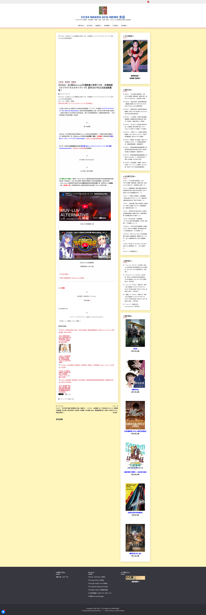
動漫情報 (67, 82)
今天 (59, 288)
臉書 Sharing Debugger (97, 596)
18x (61, 399)
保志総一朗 (70, 399)
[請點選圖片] (135, 579)
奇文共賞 (89, 25)
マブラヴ (65, 399)
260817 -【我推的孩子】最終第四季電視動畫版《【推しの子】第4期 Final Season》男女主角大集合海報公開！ (136, 111)
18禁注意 (60, 82)
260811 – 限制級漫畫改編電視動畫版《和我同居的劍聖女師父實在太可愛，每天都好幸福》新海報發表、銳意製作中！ (136, 149)
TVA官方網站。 (65, 274)
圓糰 (127, 294)
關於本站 (80, 25)
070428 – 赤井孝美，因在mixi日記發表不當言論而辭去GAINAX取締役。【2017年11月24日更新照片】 (136, 267)
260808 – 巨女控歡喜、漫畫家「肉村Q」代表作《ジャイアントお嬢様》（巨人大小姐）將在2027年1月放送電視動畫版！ (136, 165)
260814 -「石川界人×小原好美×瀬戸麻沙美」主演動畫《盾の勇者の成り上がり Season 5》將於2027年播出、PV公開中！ (136, 127)
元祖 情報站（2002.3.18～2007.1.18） (101, 593)
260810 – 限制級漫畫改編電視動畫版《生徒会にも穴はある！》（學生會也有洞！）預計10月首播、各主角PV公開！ (136, 157)
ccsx (127, 265)
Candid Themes (119, 611)
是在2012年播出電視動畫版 (94, 138)
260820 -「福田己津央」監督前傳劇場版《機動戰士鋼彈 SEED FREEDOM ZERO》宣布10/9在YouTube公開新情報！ (136, 104)
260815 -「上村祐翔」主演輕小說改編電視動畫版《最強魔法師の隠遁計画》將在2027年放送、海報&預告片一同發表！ (136, 119)
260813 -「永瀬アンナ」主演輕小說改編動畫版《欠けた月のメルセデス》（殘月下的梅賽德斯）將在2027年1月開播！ (136, 134)
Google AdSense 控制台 (97, 580)
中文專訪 (115, 25)
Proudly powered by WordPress (91, 611)
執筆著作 (98, 25)
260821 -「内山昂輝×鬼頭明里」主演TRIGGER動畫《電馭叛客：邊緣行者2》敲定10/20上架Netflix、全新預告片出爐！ (136, 96)
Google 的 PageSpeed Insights (99, 587)
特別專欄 (106, 25)
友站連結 (123, 25)
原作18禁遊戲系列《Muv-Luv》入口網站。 (73, 278)
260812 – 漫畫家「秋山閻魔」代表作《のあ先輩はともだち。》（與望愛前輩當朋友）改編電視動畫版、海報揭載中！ (136, 142)
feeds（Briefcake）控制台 (97, 577)
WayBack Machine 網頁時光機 (99, 590)
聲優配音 (73, 82)
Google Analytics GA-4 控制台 (98, 583)
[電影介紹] (135, 346)
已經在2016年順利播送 (79, 148)
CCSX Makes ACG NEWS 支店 (103, 17)
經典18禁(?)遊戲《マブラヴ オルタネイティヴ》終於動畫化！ (76, 103)
